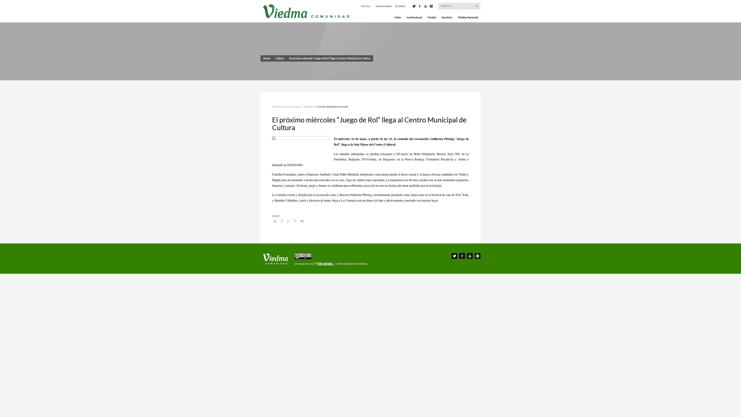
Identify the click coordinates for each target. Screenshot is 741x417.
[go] (477, 6)
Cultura (321, 107)
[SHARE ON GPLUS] (288, 221)
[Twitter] (414, 6)
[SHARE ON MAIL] (302, 221)
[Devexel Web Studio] (324, 264)
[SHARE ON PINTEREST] (295, 221)
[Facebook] (420, 6)
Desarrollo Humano (337, 107)
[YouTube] (425, 6)
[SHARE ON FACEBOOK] (282, 221)
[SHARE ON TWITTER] (275, 221)
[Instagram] (431, 6)
